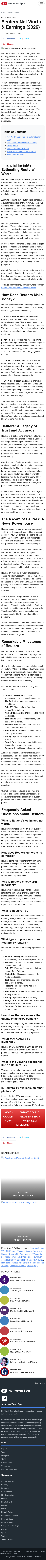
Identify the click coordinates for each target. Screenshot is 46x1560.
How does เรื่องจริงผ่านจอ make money (18, 1262)
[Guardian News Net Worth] (4, 1371)
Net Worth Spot (16, 3)
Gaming (4, 1498)
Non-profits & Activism (9, 1515)
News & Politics (13, 13)
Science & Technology (10, 1525)
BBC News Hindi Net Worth (22, 1341)
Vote (3, 1452)
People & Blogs (7, 1519)
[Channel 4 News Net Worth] (4, 1279)
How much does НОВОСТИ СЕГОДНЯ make (21, 1258)
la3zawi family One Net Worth (23, 1362)
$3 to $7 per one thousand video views (18, 287)
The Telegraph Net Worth (21, 1290)
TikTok (3, 1459)
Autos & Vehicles (7, 1481)
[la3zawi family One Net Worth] (4, 1361)
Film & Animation (7, 1495)
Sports (3, 1532)
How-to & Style (7, 1502)
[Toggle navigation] (41, 3)
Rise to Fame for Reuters (18, 148)
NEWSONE (38, 1259)
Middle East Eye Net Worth (22, 1311)
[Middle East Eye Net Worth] (4, 1310)
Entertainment (6, 1491)
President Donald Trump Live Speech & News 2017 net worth (21, 1252)
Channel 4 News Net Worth (22, 1280)
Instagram (5, 1455)
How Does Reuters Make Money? (22, 142)
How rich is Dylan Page (21, 1256)
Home (3, 13)
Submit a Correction (9, 1469)
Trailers (4, 1536)
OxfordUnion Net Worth (20, 1351)
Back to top (39, 1382)
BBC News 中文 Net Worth (22, 1331)
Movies (4, 1505)
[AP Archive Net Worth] (23, 1178)
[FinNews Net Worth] (23, 1222)
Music (3, 1508)
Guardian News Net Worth (22, 1372)
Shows (4, 1529)
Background (12, 145)
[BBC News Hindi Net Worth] (4, 1340)
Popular (4, 1448)
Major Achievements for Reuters (21, 151)
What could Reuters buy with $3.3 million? (28, 1118)
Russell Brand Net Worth (21, 1321)
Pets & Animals (7, 1522)
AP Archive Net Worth (23, 1195)
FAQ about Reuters (15, 154)
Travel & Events (7, 1539)
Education (5, 1488)
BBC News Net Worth (20, 1300)
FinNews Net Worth (23, 1240)
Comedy (4, 1484)
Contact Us (5, 1465)
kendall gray (32, 1265)
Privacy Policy (6, 1462)
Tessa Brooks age (18, 1265)
